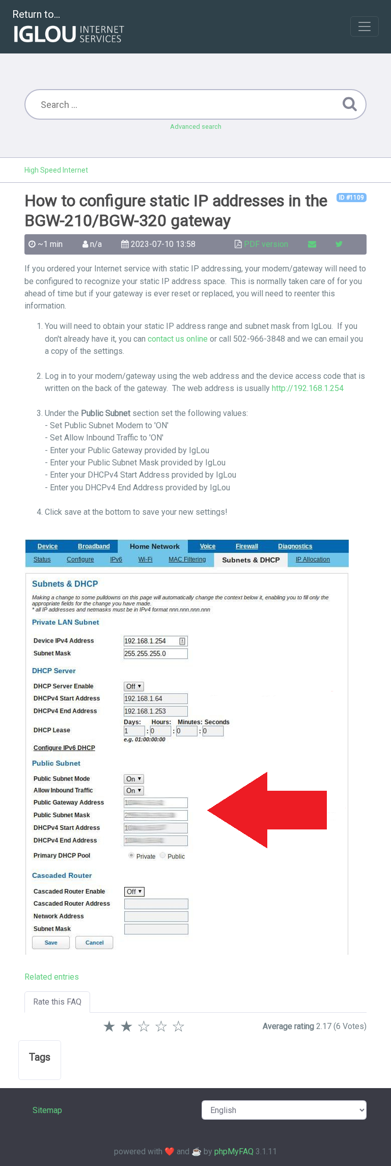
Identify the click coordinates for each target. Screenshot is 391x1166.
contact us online (178, 339)
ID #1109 (351, 197)
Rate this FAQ (57, 1002)
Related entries (51, 977)
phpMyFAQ (234, 1151)
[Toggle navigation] (364, 26)
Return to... (36, 14)
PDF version (266, 244)
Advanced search (195, 126)
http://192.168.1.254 (308, 388)
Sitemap (47, 1110)
